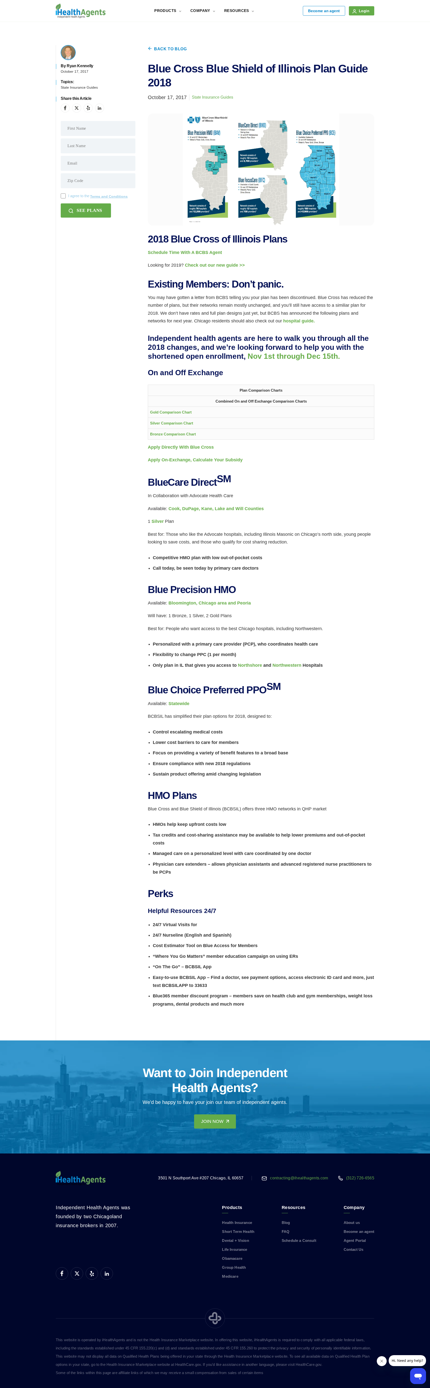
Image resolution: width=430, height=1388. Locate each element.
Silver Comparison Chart (171, 423)
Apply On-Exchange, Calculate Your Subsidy (195, 459)
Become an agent (324, 11)
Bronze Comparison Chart (173, 434)
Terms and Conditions (109, 196)
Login (364, 11)
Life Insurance (234, 1249)
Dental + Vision (235, 1240)
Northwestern (286, 665)
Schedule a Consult (299, 1240)
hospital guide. (299, 320)
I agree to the (98, 196)
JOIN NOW (212, 1121)
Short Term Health (238, 1231)
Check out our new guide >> (215, 265)
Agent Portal (355, 1240)
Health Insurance (237, 1222)
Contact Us (354, 1249)
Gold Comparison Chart (171, 412)
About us (352, 1222)
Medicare (230, 1276)
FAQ (285, 1231)
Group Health (234, 1267)
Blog (286, 1222)
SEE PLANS (89, 210)
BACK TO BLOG (170, 49)
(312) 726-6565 (360, 1178)
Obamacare (232, 1258)
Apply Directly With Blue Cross (181, 447)
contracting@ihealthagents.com (299, 1178)
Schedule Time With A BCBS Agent (185, 252)
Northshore (250, 665)
